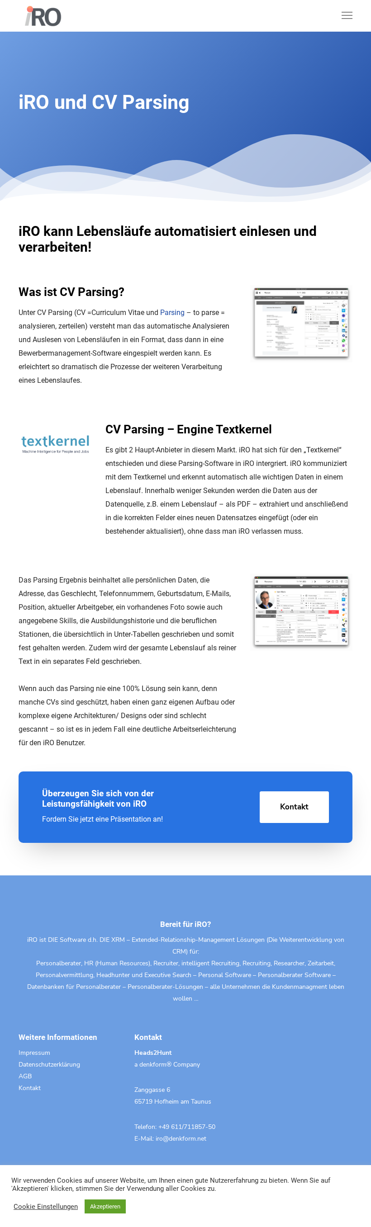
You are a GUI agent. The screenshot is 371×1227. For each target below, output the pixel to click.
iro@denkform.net (181, 1138)
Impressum (34, 1052)
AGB (25, 1076)
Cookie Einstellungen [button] (46, 1207)
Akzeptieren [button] (105, 1206)
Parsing (172, 312)
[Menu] (342, 16)
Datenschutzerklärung (49, 1064)
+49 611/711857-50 (186, 1127)
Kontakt (30, 1088)
